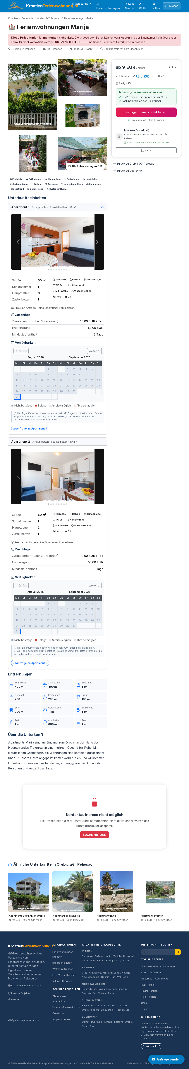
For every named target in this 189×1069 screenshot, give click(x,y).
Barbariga (87, 956)
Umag (117, 960)
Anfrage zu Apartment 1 (31, 428)
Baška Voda (89, 1005)
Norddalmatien (93, 984)
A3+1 (139, 76)
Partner (15, 999)
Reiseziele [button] (82, 3)
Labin (108, 956)
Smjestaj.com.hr (61, 1019)
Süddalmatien (92, 1000)
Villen (156, 8)
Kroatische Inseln (62, 962)
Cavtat (85, 1021)
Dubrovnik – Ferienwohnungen (158, 966)
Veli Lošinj (122, 977)
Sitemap (149, 1063)
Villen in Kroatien (62, 980)
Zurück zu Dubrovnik (129, 170)
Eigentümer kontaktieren (148, 112)
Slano (85, 1026)
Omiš (85, 1009)
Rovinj (109, 960)
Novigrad (128, 956)
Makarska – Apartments (154, 978)
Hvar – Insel (147, 984)
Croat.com (58, 1013)
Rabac (100, 960)
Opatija (105, 977)
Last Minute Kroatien (64, 975)
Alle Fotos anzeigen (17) (87, 166)
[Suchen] (178, 952)
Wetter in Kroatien (62, 968)
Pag (114, 989)
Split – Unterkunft (151, 972)
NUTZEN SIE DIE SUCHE (71, 42)
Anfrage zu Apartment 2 (31, 663)
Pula (92, 960)
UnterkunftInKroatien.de (66, 1007)
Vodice (102, 993)
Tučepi (120, 1009)
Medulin (117, 956)
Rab (113, 977)
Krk (104, 972)
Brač (100, 1005)
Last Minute (129, 6)
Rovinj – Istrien (149, 990)
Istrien (87, 951)
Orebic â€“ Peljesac (48, 18)
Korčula (108, 1021)
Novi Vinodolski (90, 977)
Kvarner (88, 967)
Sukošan (87, 993)
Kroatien (13, 18)
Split (103, 1009)
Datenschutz (134, 1063)
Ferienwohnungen (108, 8)
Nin (94, 989)
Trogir (111, 1009)
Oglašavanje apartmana (25, 1020)
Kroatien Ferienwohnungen (26, 985)
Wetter (143, 8)
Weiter (93, 351)
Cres (84, 972)
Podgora (94, 1009)
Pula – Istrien (148, 996)
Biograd (86, 989)
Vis (127, 1009)
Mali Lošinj (114, 972)
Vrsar (126, 960)
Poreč (85, 960)
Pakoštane (104, 989)
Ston (92, 1026)
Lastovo (118, 1021)
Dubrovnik (27, 18)
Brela (107, 1005)
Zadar (111, 993)
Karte (148, 150)
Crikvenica (95, 972)
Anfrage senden (169, 1059)
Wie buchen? (153, 1046)
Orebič (129, 1021)
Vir (95, 993)
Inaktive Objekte (20, 993)
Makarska (124, 1005)
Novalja (126, 972)
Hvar (114, 1005)
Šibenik (122, 989)
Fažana (99, 956)
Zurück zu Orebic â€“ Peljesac (135, 163)
